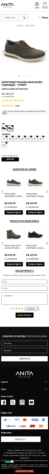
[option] (25, 51)
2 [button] (22, 76)
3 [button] (26, 76)
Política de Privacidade (14, 468)
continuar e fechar (24, 471)
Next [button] (45, 51)
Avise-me (10, 159)
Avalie (17, 106)
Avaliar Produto (25, 315)
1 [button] (19, 76)
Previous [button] (3, 51)
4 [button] (30, 76)
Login (37, 7)
